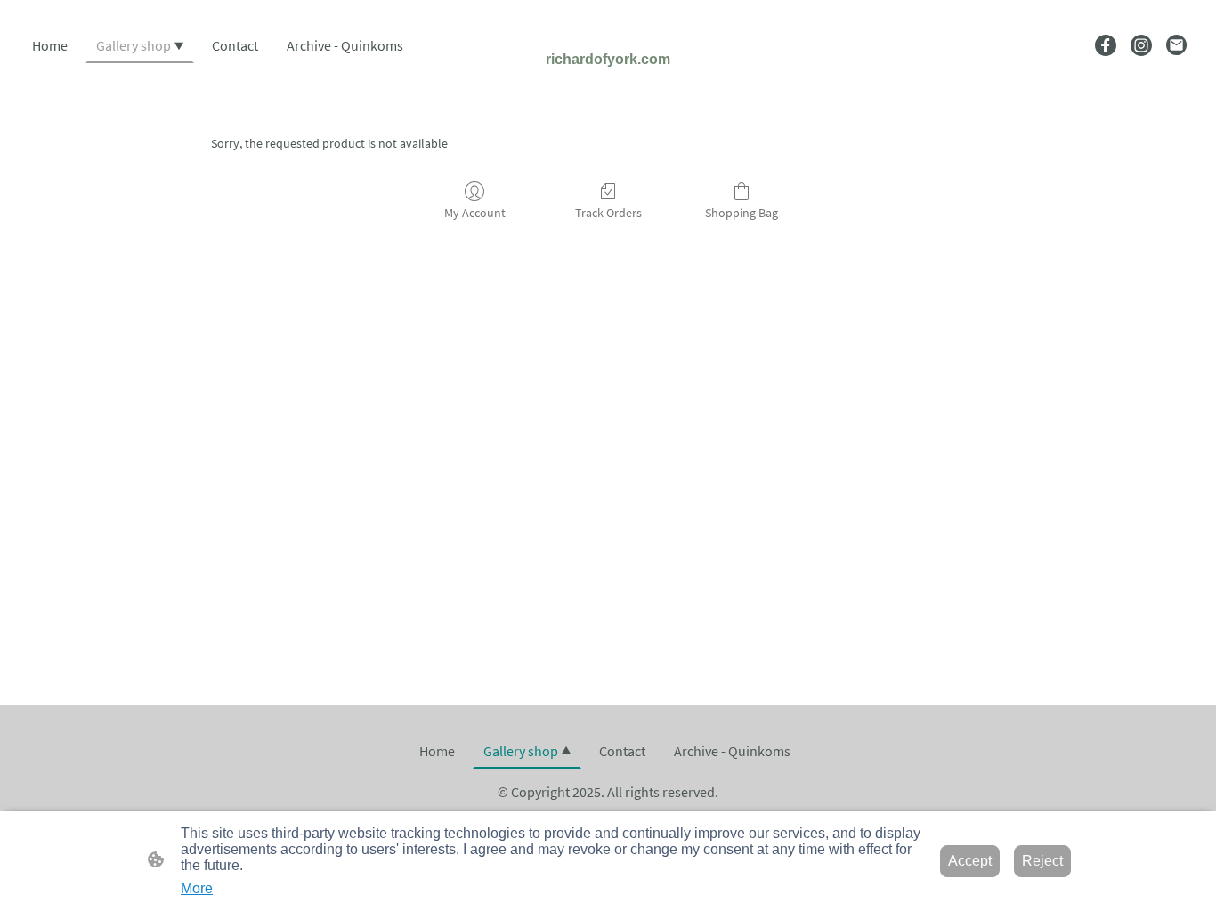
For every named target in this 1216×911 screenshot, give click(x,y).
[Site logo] (608, 85)
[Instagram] (1141, 45)
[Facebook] (1105, 45)
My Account (475, 213)
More (197, 888)
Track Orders (608, 213)
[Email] (1177, 45)
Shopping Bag (741, 213)
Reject (1042, 860)
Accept (970, 860)
